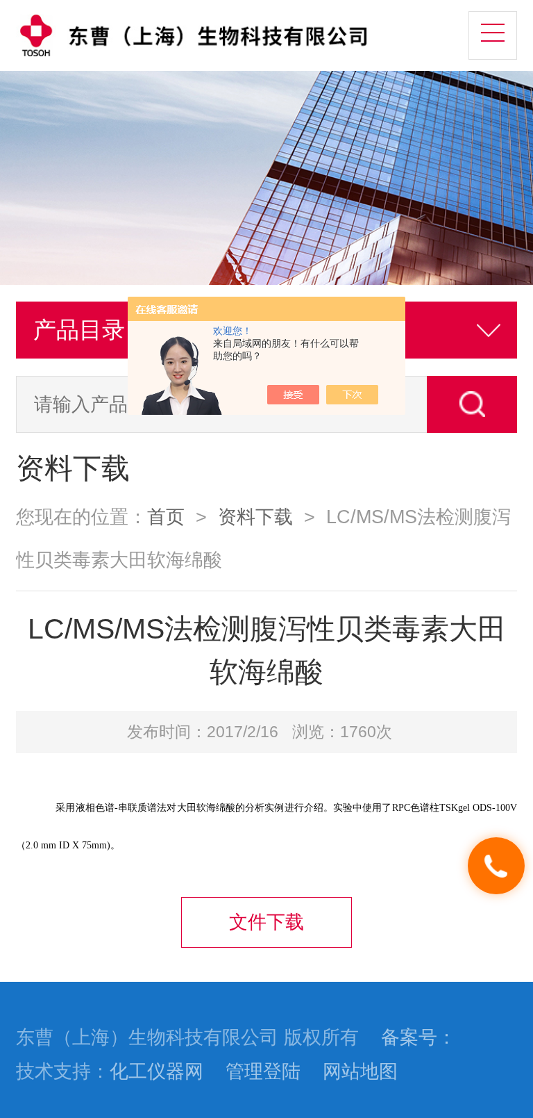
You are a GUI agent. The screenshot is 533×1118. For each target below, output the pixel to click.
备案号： (418, 1037)
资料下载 (255, 517)
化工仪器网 (156, 1071)
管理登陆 (263, 1071)
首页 (166, 517)
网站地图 (360, 1071)
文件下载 (266, 922)
